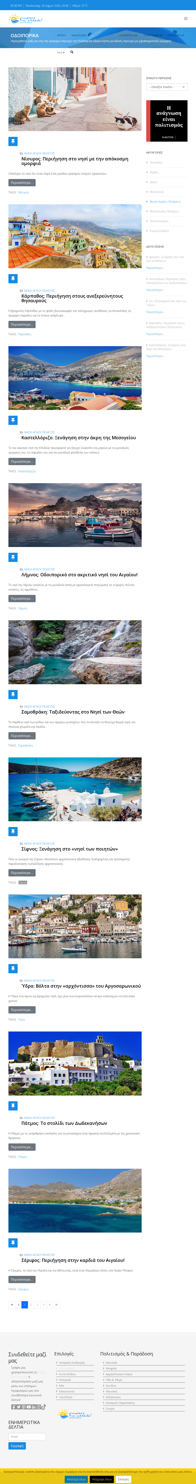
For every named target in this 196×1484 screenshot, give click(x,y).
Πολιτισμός (151, 35)
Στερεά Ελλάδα (159, 231)
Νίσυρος (23, 192)
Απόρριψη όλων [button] (102, 1479)
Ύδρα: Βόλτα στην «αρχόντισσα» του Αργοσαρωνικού (81, 986)
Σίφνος (22, 882)
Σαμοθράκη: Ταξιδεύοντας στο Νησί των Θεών (73, 712)
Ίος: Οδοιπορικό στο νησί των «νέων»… (166, 303)
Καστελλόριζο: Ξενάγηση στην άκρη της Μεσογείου (78, 437)
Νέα (59, 52)
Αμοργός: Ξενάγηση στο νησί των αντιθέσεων (165, 259)
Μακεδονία (156, 192)
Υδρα (21, 1019)
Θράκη (153, 172)
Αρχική (61, 35)
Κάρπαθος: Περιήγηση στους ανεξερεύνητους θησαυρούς (72, 298)
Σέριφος (23, 1289)
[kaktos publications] (167, 121)
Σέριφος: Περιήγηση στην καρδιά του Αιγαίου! (73, 1260)
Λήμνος (22, 608)
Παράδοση (174, 35)
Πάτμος (23, 1157)
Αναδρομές (79, 35)
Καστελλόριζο (27, 471)
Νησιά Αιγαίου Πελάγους (39, 153)
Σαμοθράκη (25, 745)
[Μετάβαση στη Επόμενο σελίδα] (50, 1304)
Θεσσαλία (155, 162)
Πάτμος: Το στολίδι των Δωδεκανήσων (64, 1123)
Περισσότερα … (22, 183)
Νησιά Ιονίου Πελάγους (164, 211)
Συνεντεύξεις (129, 35)
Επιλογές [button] (123, 1479)
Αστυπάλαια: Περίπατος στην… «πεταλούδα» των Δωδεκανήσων (166, 281)
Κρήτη (153, 182)
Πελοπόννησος (158, 221)
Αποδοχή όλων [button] (76, 1479)
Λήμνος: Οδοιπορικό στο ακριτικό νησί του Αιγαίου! (79, 574)
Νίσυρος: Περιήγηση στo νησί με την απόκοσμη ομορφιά (74, 160)
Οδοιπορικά (103, 35)
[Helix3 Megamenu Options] (186, 18)
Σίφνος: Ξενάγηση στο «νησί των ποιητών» (69, 849)
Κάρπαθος (24, 334)
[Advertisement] (167, 428)
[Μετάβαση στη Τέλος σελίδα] (56, 1304)
